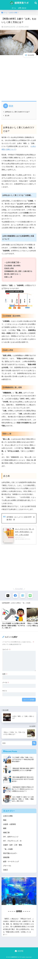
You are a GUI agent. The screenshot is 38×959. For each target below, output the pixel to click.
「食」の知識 (25, 603)
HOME (20, 951)
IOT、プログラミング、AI (12, 841)
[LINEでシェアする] (30, 595)
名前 (4, 674)
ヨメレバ (23, 537)
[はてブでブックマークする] (22, 595)
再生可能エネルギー (10, 853)
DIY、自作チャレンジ (10, 837)
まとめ (7, 115)
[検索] (34, 743)
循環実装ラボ (21, 2)
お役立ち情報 (15, 603)
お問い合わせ (22, 8)
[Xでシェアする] (7, 595)
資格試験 (6, 857)
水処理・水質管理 (9, 824)
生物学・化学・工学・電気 (12, 845)
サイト (4, 691)
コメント (6, 649)
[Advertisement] (19, 78)
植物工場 (6, 832)
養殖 (4, 820)
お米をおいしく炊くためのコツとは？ (17, 112)
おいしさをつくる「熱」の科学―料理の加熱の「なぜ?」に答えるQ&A (24, 532)
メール (5, 682)
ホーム (14, 8)
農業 (4, 828)
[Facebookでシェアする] (15, 595)
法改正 (5, 870)
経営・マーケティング (11, 861)
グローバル (7, 866)
